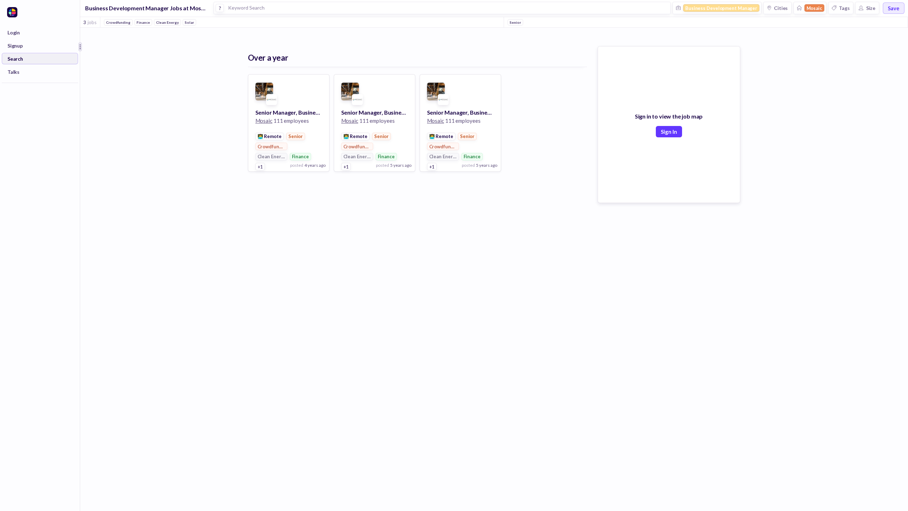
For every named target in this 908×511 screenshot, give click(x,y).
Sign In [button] (669, 131)
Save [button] (893, 8)
